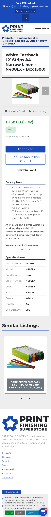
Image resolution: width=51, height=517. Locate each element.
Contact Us (7, 477)
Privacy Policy (9, 469)
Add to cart (26, 149)
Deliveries (7, 457)
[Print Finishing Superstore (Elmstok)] (25, 423)
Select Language (24, 11)
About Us (6, 473)
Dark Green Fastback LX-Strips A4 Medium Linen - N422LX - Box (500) (25, 385)
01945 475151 (27, 3)
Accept (9, 513)
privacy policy (27, 508)
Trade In (6, 461)
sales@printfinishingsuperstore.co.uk (27, 6)
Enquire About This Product (26, 159)
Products (6, 453)
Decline (20, 513)
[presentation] (22, 398)
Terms (5, 465)
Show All (25, 249)
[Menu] (38, 28)
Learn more (33, 513)
